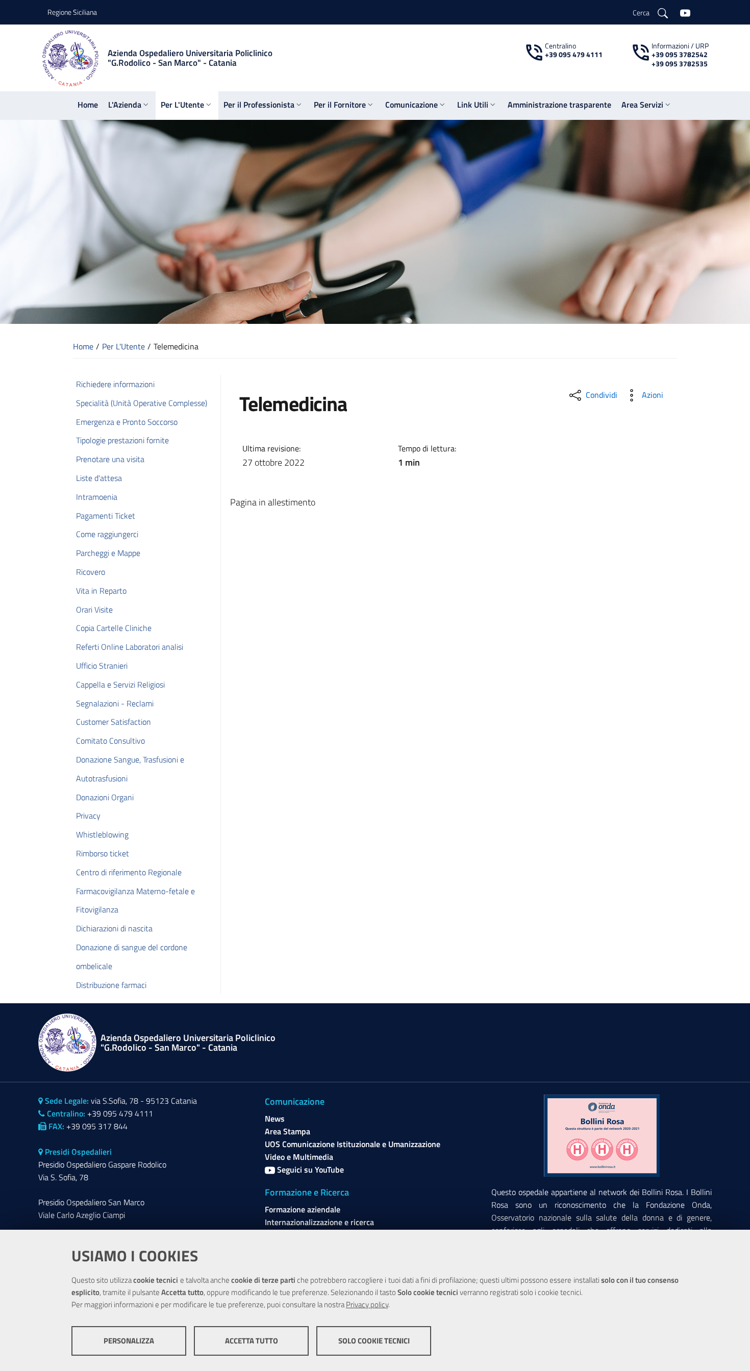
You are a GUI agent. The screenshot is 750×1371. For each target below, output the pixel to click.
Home (83, 346)
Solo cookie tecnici (374, 1341)
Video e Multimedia (299, 1157)
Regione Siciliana (72, 12)
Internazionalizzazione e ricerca (319, 1222)
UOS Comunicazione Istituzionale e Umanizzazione (352, 1144)
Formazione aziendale (302, 1209)
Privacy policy (367, 1304)
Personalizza (129, 1341)
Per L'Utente (123, 346)
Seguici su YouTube (309, 1169)
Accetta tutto (251, 1341)
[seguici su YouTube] (685, 12)
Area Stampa (287, 1131)
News (275, 1118)
